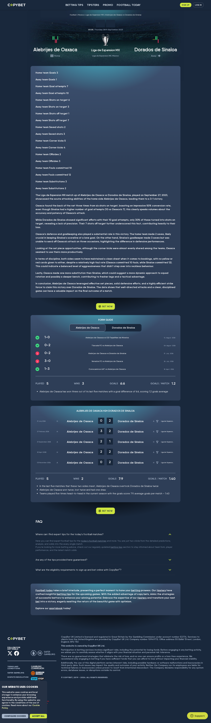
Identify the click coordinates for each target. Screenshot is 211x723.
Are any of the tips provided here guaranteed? (61, 559)
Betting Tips (74, 5)
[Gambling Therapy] (37, 673)
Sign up (186, 5)
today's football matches (93, 541)
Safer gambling (15, 673)
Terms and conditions (13, 667)
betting (135, 590)
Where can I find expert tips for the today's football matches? (69, 534)
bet (38, 601)
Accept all (38, 716)
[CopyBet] (16, 5)
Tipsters (93, 5)
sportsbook (56, 608)
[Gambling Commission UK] (37, 667)
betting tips (116, 547)
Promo (108, 5)
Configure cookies (15, 716)
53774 (183, 636)
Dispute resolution (17, 677)
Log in (198, 5)
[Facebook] (16, 653)
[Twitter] (10, 653)
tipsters (161, 590)
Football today (129, 5)
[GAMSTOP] (37, 679)
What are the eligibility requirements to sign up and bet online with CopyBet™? (78, 569)
